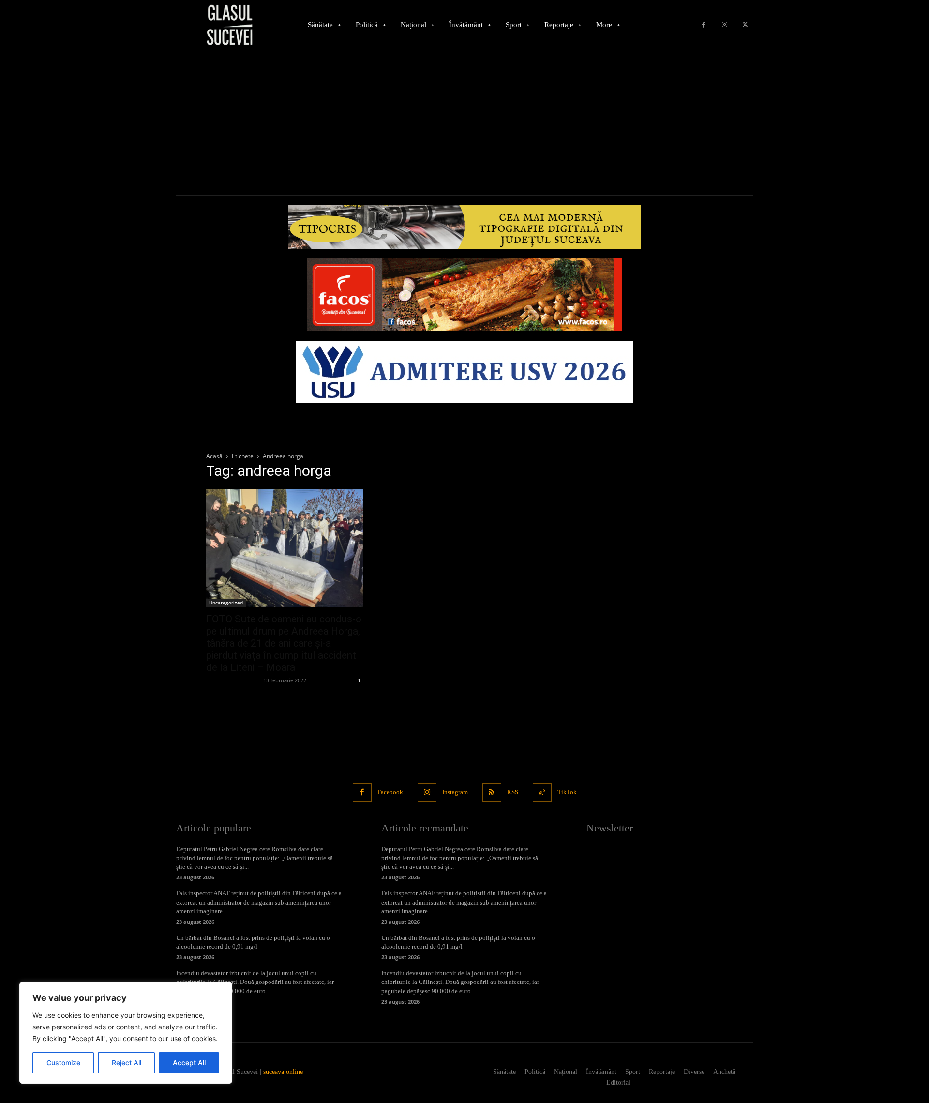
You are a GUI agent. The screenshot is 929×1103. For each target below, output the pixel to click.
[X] (745, 25)
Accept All (189, 1062)
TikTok (567, 792)
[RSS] (491, 792)
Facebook (390, 792)
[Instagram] (725, 25)
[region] (125, 1033)
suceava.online (283, 1071)
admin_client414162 (232, 680)
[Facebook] (704, 25)
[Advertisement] (464, 122)
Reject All (126, 1062)
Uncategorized (226, 602)
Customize (63, 1062)
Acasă (214, 456)
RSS (512, 792)
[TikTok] (542, 792)
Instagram (455, 792)
